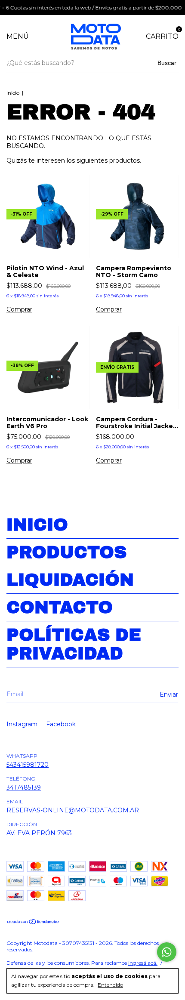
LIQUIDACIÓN (70, 580)
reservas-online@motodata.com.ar (72, 810)
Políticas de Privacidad (73, 644)
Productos (66, 552)
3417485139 (23, 787)
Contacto (59, 607)
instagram (22, 724)
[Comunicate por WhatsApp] (166, 952)
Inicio (12, 93)
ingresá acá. (142, 963)
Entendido (110, 984)
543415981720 (27, 765)
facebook (61, 724)
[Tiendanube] (33, 922)
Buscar (166, 62)
